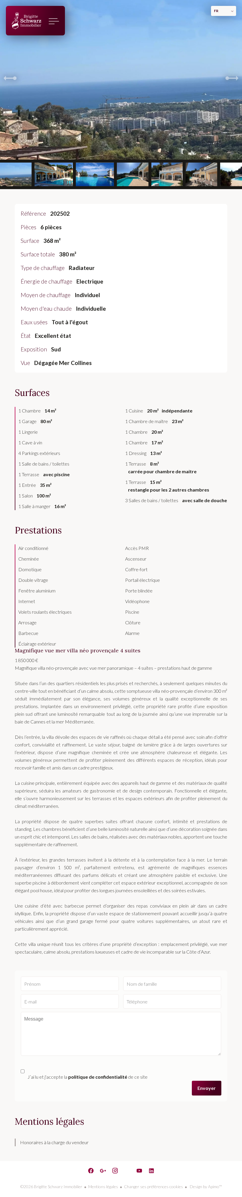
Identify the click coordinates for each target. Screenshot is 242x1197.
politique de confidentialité (97, 1077)
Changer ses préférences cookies (153, 1186)
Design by (205, 1186)
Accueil (26, 21)
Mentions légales (103, 1186)
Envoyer (206, 1088)
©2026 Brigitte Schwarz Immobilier (51, 1186)
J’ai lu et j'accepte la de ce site (87, 1077)
